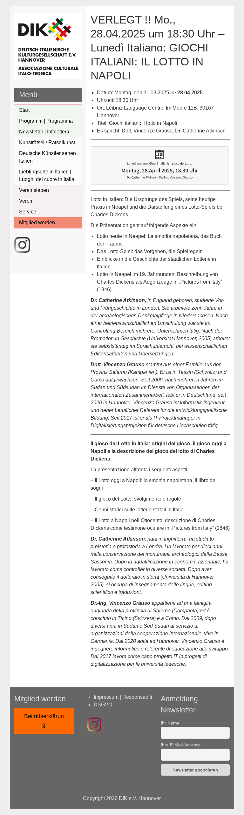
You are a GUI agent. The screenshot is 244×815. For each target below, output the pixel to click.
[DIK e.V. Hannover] (48, 77)
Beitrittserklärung (44, 720)
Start (24, 110)
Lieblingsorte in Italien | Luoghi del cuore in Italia (46, 175)
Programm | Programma (46, 121)
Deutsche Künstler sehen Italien (47, 157)
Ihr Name (170, 722)
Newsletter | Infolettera (44, 131)
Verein (26, 201)
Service (27, 211)
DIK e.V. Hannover (140, 798)
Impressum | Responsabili (123, 697)
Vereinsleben (34, 190)
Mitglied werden (37, 222)
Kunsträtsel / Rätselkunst (47, 142)
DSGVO (103, 704)
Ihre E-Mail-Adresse (181, 744)
